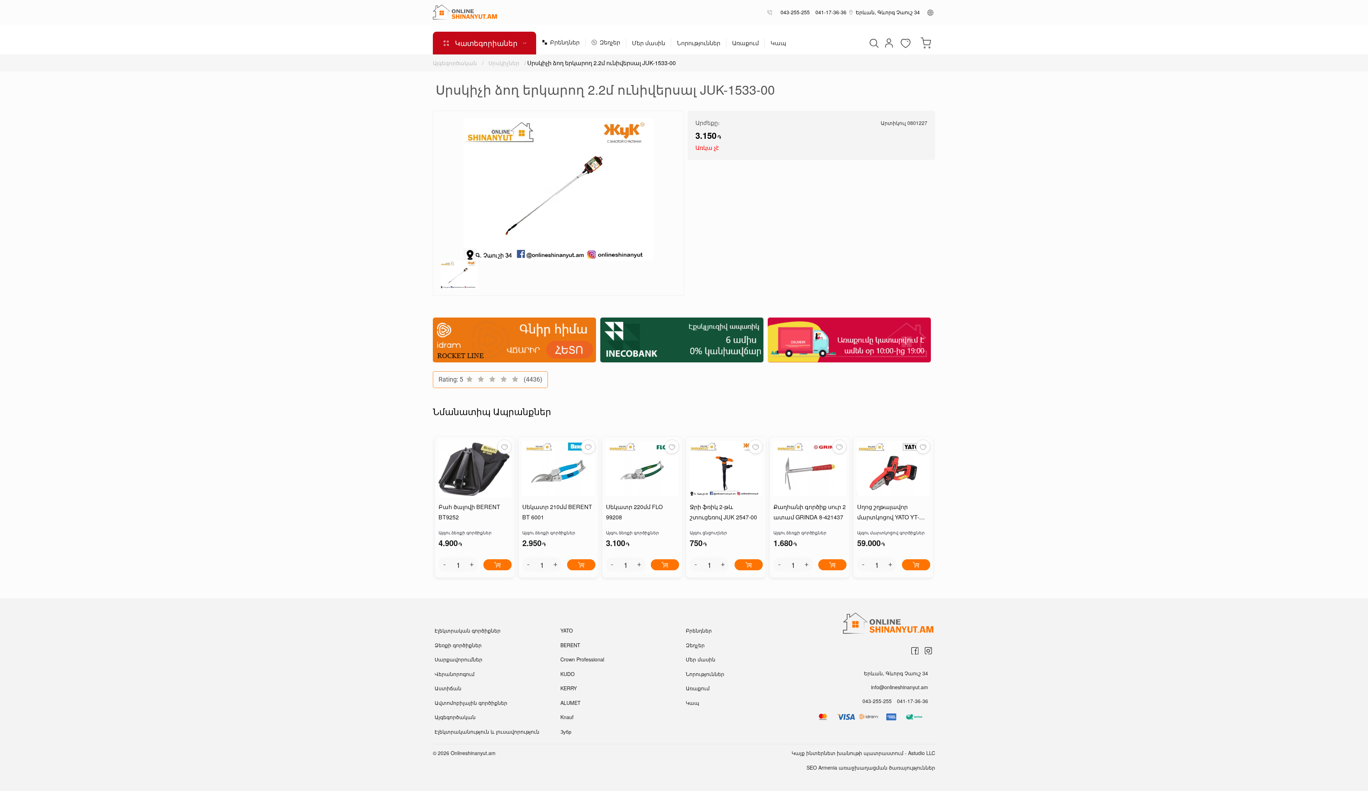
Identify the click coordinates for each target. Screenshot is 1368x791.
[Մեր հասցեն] (851, 12)
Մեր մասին (648, 43)
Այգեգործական (455, 63)
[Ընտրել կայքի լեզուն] (930, 12)
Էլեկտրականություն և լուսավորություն (487, 731)
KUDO (567, 673)
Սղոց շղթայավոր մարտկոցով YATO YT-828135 (888, 513)
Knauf (567, 717)
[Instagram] (928, 651)
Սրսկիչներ (503, 63)
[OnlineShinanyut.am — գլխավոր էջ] (465, 12)
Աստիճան (448, 688)
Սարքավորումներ (458, 659)
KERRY (568, 688)
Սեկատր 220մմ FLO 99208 (634, 512)
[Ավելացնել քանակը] (472, 564)
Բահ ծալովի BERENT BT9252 (469, 512)
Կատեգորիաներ (486, 43)
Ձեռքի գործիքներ (458, 645)
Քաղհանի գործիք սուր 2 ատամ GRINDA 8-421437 (809, 512)
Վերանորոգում (455, 673)
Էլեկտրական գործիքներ (468, 630)
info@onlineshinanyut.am (899, 687)
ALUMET (570, 702)
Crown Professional (582, 659)
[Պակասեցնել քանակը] (445, 564)
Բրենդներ (565, 43)
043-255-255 (794, 12)
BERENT (570, 645)
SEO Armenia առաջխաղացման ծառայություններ (871, 767)
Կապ (778, 43)
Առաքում (745, 43)
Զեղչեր (610, 43)
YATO (566, 630)
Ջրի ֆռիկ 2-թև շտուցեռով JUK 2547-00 (723, 512)
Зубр (565, 731)
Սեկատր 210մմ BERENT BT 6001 (557, 512)
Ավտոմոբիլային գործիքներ (471, 702)
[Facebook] (915, 651)
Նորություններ (698, 43)
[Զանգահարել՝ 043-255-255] (771, 12)
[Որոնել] (873, 43)
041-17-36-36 (829, 12)
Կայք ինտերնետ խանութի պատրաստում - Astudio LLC (863, 752)
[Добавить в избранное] (504, 447)
